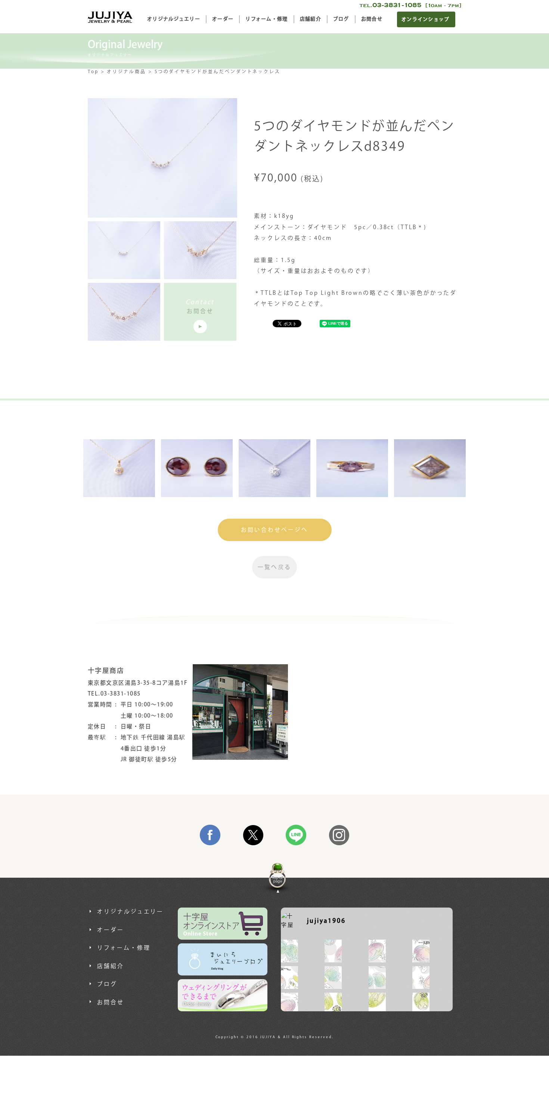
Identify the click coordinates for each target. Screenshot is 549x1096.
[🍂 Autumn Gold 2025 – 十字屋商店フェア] (333, 1004)
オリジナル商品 (126, 72)
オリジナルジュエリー (173, 19)
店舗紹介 (310, 19)
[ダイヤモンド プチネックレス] (274, 468)
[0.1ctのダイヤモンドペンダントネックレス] (119, 468)
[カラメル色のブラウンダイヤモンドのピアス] (197, 468)
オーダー (222, 19)
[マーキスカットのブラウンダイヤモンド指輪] (352, 468)
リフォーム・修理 (266, 19)
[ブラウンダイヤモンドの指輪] (430, 468)
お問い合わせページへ (274, 530)
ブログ (341, 19)
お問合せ (371, 19)
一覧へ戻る (274, 567)
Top (93, 72)
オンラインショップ (425, 19)
